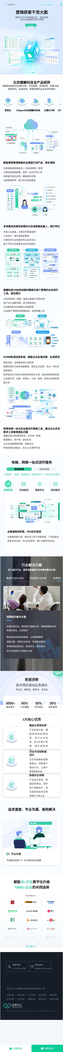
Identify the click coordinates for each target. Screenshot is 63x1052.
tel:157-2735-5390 (14, 963)
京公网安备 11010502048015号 (11, 1011)
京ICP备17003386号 (32, 1011)
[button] (30, 72)
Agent (37, 12)
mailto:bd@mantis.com (39, 963)
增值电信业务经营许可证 (23, 1011)
